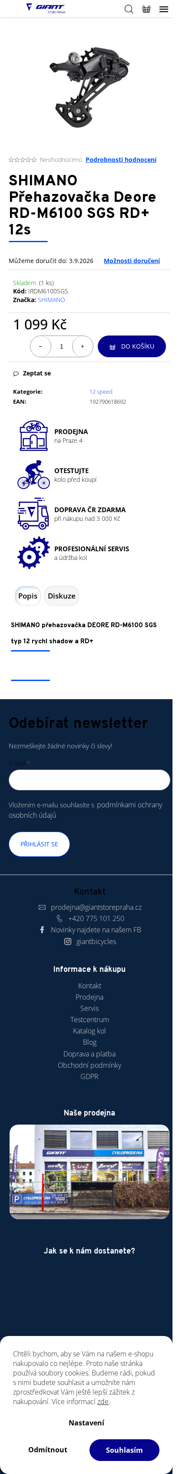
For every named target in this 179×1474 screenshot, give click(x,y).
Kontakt (89, 985)
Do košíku (137, 346)
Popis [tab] (27, 596)
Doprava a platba (89, 1054)
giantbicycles (96, 941)
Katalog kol (89, 1031)
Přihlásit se (39, 844)
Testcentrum (89, 1019)
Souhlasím (124, 1450)
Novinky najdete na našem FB (96, 929)
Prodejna (89, 997)
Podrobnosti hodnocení (121, 159)
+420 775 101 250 (96, 918)
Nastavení (86, 1423)
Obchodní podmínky (89, 1065)
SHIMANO (51, 300)
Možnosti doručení (132, 261)
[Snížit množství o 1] (40, 346)
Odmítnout (47, 1449)
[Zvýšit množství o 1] (82, 346)
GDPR (89, 1076)
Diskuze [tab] (62, 596)
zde (103, 1401)
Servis (89, 1008)
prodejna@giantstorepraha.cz (96, 907)
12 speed (101, 391)
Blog (89, 1042)
